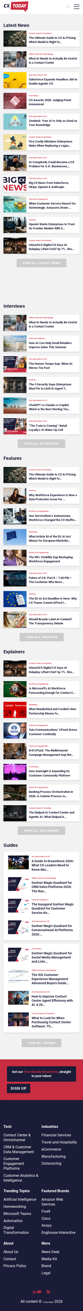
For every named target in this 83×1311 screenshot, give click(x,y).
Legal (46, 1273)
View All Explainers (41, 830)
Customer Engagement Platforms (13, 1164)
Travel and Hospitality (59, 1142)
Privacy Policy (14, 1266)
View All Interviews (41, 443)
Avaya (47, 1225)
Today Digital (48, 1302)
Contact (9, 1259)
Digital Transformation (16, 1230)
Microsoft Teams (17, 1213)
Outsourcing (51, 1163)
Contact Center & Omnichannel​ (17, 1137)
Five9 (46, 1211)
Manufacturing (54, 1156)
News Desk (50, 1252)
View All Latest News (41, 263)
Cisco (46, 1218)
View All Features (42, 637)
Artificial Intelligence (19, 1199)
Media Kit (49, 1259)
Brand (46, 1266)
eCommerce (51, 1149)
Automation (13, 1221)
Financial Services (56, 1135)
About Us (10, 1252)
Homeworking (14, 1206)
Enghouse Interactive (58, 1232)
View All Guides (41, 1043)
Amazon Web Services (52, 1201)
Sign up (19, 1088)
